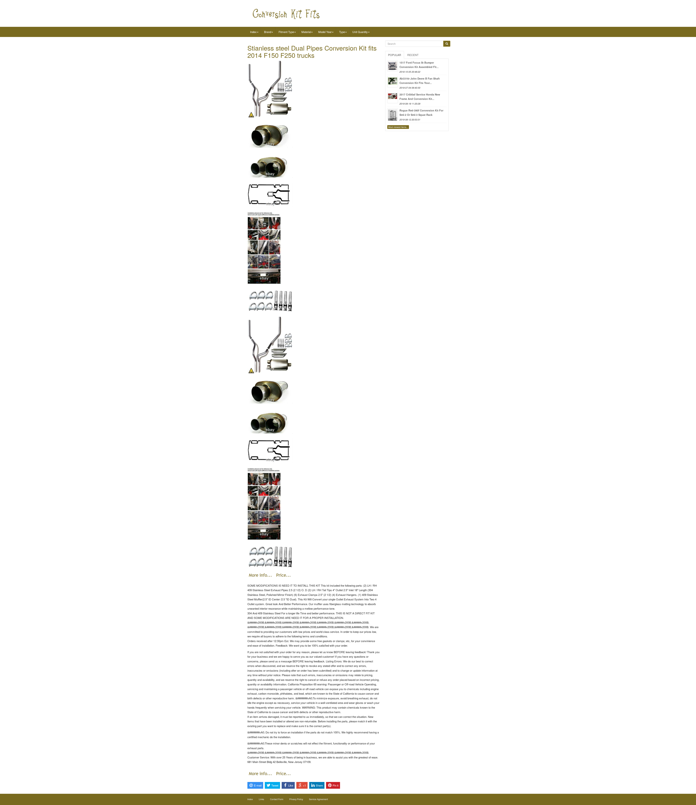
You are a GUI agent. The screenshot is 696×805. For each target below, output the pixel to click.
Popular (394, 55)
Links (261, 799)
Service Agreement (318, 799)
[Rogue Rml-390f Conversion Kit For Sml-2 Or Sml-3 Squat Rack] (392, 113)
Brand (267, 32)
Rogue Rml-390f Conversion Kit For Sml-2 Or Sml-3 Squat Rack (421, 113)
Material (306, 32)
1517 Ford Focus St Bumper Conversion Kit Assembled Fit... (419, 65)
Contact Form (276, 799)
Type (342, 32)
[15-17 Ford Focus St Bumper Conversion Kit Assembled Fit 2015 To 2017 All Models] (392, 66)
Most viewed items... (398, 126)
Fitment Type (286, 32)
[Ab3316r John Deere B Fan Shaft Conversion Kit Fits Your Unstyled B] (392, 81)
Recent (413, 55)
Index (253, 32)
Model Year (325, 32)
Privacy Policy (296, 799)
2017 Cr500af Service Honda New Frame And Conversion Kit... (419, 97)
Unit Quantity (360, 32)
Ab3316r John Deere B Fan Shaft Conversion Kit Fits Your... (419, 81)
